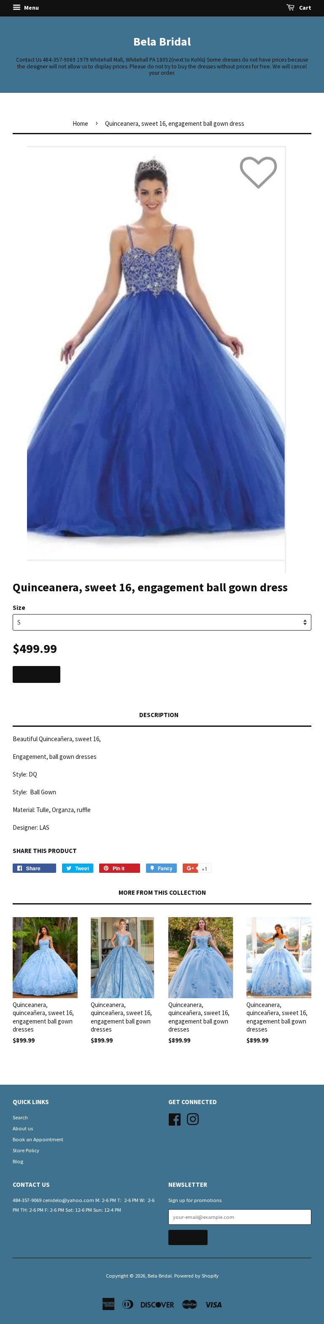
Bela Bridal (162, 41)
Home (80, 123)
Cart (304, 7)
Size (19, 608)
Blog (18, 1161)
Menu (31, 7)
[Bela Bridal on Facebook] (174, 1118)
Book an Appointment (38, 1139)
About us (23, 1128)
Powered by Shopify (196, 1275)
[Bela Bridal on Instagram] (192, 1118)
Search (20, 1117)
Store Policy (26, 1150)
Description (158, 715)
